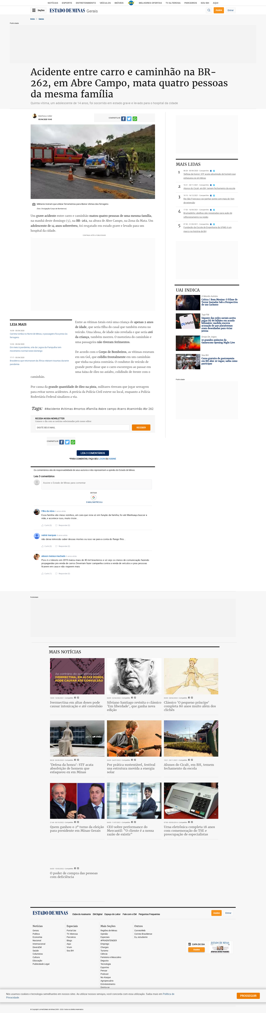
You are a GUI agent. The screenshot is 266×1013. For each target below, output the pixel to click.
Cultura (36, 957)
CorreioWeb (139, 930)
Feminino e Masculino (111, 957)
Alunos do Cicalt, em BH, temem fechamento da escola (189, 766)
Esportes (105, 967)
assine (112, 458)
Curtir (48, 525)
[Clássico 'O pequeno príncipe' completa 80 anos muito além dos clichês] (191, 676)
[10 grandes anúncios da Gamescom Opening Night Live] (188, 343)
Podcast (105, 974)
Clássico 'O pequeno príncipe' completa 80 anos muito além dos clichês (190, 706)
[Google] (93, 497)
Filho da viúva (47, 511)
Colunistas (38, 954)
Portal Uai (71, 930)
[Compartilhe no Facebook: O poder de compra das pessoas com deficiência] (74, 868)
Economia (37, 937)
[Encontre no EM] (209, 10)
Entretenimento (86, 3)
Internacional (39, 944)
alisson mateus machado (53, 556)
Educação (37, 960)
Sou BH (205, 3)
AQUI (215, 3)
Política (36, 934)
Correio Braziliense (143, 934)
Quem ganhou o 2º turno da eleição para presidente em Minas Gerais (77, 829)
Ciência (104, 954)
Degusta (105, 960)
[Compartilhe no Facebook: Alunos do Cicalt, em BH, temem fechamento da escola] (188, 760)
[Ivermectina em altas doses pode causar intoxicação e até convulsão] (77, 676)
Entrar (231, 10)
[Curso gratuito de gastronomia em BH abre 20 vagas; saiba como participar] (188, 361)
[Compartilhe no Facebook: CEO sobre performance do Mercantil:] (131, 822)
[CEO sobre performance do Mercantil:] (134, 801)
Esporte (67, 3)
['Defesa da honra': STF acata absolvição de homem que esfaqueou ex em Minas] (77, 738)
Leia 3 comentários (93, 453)
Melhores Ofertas (150, 3)
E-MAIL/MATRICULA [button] (94, 502)
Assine (219, 10)
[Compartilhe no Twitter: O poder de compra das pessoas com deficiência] (77, 868)
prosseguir (248, 995)
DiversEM (37, 947)
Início (32, 19)
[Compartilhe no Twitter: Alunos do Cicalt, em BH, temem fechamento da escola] (191, 760)
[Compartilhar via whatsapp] (134, 119)
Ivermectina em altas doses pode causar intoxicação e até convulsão (76, 704)
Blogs (69, 940)
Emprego (105, 944)
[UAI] (131, 3)
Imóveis (119, 3)
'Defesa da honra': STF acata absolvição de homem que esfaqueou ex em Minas (71, 768)
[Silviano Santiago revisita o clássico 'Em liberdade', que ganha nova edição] (134, 676)
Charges (105, 947)
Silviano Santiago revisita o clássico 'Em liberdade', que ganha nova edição (134, 706)
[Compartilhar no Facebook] (123, 119)
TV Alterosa (173, 3)
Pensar (104, 970)
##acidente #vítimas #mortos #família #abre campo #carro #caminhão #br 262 (98, 409)
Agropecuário (107, 981)
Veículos (105, 3)
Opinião (104, 934)
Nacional (37, 940)
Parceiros (190, 3)
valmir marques (48, 535)
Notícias (53, 3)
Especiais (105, 937)
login (102, 458)
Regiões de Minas (109, 930)
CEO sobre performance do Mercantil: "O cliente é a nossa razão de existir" (130, 830)
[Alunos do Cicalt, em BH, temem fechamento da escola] (191, 738)
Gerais (92, 11)
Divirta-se (105, 987)
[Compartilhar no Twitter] (129, 119)
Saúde (36, 950)
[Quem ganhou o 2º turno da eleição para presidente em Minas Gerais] (77, 801)
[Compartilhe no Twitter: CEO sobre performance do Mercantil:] (134, 822)
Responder (64, 525)
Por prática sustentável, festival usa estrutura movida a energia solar (131, 768)
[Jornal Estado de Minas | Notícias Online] (67, 10)
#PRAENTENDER (109, 940)
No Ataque (106, 977)
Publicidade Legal (41, 964)
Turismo (104, 950)
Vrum (69, 947)
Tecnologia (106, 964)
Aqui (69, 944)
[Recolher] (150, 511)
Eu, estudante (140, 937)
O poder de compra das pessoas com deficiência (74, 875)
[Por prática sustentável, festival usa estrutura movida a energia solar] (134, 738)
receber (141, 427)
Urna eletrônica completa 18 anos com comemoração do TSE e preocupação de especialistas (189, 830)
